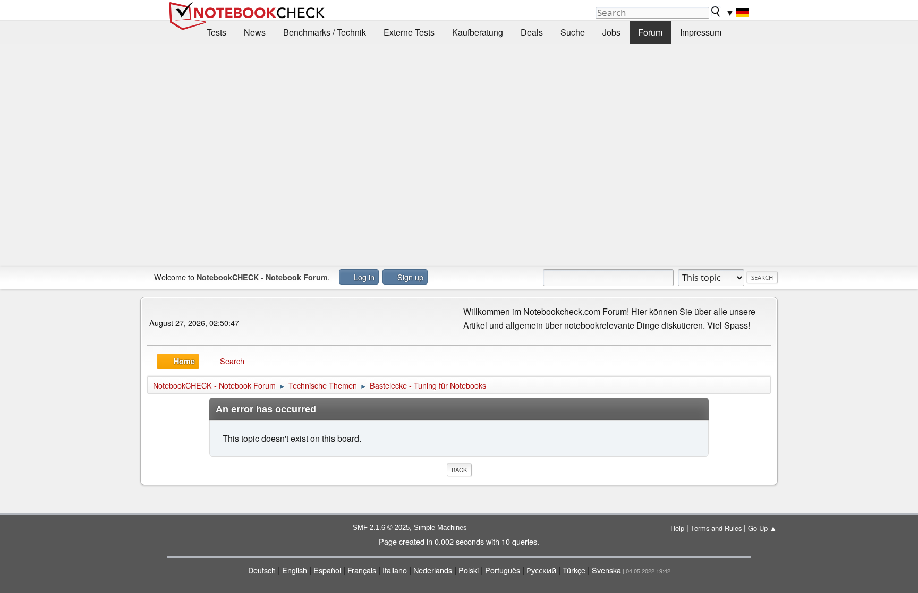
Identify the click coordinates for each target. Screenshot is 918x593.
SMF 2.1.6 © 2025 (381, 527)
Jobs (611, 32)
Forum (650, 32)
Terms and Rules (716, 528)
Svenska (606, 569)
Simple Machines (440, 527)
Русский (541, 569)
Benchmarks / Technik (324, 32)
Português (502, 569)
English (294, 569)
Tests (216, 32)
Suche (572, 32)
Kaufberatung (477, 32)
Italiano (394, 569)
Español (327, 569)
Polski (468, 569)
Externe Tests (409, 32)
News (255, 32)
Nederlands (432, 569)
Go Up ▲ (762, 528)
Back (459, 470)
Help (677, 528)
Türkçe (574, 569)
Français (361, 569)
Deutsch (262, 569)
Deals (532, 32)
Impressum (700, 32)
